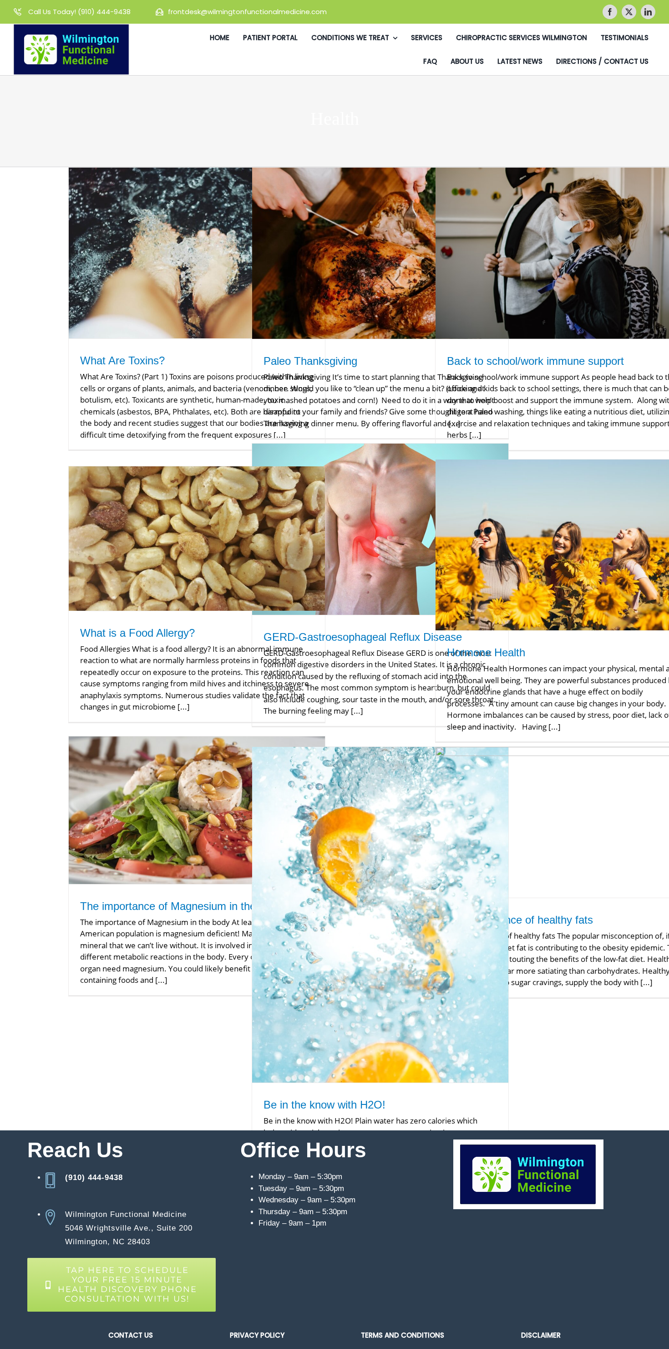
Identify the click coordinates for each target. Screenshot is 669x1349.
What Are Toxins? (122, 360)
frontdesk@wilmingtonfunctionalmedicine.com (247, 11)
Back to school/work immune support (535, 361)
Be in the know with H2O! (324, 1105)
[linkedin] (648, 12)
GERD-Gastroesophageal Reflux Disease (363, 637)
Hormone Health (486, 652)
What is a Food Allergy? (137, 633)
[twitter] (629, 12)
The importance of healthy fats (520, 920)
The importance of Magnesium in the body (181, 906)
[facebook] (610, 12)
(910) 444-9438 (105, 11)
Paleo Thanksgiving (310, 361)
